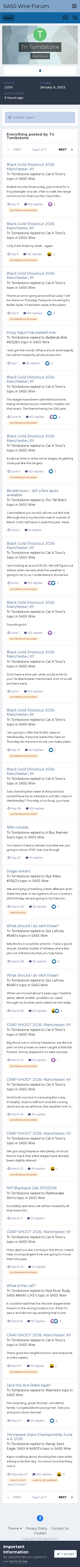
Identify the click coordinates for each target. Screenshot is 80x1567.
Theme (14, 1528)
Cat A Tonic (54, 174)
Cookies (40, 1533)
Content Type (22, 117)
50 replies (39, 961)
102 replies (35, 204)
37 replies (37, 1218)
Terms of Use (18, 1561)
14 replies (34, 530)
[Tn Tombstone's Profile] (40, 70)
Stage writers (18, 871)
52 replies (39, 906)
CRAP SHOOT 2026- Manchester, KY (39, 1025)
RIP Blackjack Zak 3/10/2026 (32, 1188)
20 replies (37, 1420)
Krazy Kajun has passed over (32, 332)
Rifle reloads (17, 827)
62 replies (32, 363)
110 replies (37, 1321)
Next (63, 149)
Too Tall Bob (55, 500)
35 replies (38, 1060)
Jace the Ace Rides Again (29, 1385)
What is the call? (21, 1286)
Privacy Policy (36, 1528)
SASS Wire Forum (26, 6)
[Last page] (72, 149)
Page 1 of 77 (40, 149)
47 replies (35, 857)
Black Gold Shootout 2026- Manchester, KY (31, 167)
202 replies (43, 1474)
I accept (67, 1554)
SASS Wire (27, 179)
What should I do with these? (33, 926)
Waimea (52, 1390)
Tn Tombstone (18, 174)
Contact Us (60, 1528)
